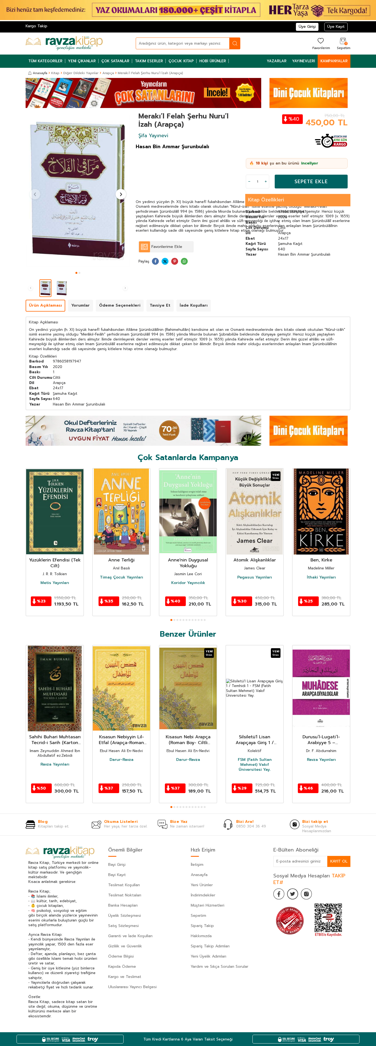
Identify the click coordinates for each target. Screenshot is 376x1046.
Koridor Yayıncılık (188, 582)
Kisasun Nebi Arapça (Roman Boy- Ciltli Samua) (188, 740)
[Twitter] (292, 893)
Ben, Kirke (321, 560)
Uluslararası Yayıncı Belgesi (132, 987)
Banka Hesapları (123, 905)
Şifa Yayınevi (153, 135)
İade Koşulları (194, 305)
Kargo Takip (36, 26)
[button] (76, 273)
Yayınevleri (303, 61)
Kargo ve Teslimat (124, 977)
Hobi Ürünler (212, 61)
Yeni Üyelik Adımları (208, 956)
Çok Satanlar (115, 61)
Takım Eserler (149, 61)
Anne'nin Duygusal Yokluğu (188, 563)
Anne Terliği (121, 560)
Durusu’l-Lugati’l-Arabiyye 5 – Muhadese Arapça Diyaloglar (321, 740)
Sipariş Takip (202, 926)
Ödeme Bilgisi (121, 956)
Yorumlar (80, 305)
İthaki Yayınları (321, 577)
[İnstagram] (306, 893)
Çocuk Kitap (181, 61)
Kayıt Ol (338, 861)
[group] (78, 190)
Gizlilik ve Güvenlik (125, 946)
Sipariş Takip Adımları (210, 946)
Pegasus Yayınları (254, 577)
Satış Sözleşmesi (123, 926)
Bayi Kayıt (117, 875)
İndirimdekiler (203, 895)
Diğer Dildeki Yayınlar (81, 73)
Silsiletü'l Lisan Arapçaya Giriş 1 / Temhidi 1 (255, 740)
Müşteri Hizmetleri (207, 905)
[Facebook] (278, 893)
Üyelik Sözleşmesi (124, 915)
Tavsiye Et (160, 305)
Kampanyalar (334, 61)
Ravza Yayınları (54, 764)
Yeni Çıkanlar (82, 61)
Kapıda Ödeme (122, 966)
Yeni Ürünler (202, 885)
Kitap (55, 73)
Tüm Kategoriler (45, 61)
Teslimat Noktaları (124, 895)
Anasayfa (40, 73)
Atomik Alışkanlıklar (254, 560)
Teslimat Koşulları (124, 885)
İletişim (197, 864)
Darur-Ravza (121, 759)
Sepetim (198, 915)
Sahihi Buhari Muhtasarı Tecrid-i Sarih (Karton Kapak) (55, 740)
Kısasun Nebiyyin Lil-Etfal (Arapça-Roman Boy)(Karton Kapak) (121, 740)
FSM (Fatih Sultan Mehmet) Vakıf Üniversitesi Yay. (255, 764)
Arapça (108, 73)
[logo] (64, 43)
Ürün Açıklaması (45, 305)
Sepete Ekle (311, 181)
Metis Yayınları (54, 582)
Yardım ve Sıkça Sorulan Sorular (219, 966)
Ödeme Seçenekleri (119, 305)
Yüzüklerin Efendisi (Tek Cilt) (55, 563)
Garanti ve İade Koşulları (130, 936)
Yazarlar (277, 61)
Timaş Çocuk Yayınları (121, 577)
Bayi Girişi (117, 864)
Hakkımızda (201, 936)
